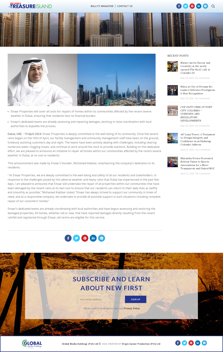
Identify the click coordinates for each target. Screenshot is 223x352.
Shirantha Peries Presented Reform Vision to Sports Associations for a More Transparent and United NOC (197, 163)
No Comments (202, 78)
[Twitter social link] (185, 6)
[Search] (213, 6)
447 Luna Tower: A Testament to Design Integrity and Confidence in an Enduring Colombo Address (197, 139)
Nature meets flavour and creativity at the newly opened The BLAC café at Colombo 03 (195, 68)
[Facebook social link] (179, 6)
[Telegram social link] (205, 6)
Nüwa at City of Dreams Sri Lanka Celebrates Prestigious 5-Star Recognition (197, 90)
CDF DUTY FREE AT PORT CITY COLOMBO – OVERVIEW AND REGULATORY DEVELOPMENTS (196, 113)
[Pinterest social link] (192, 6)
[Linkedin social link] (198, 6)
